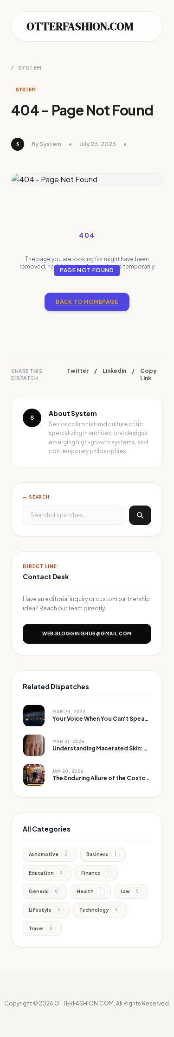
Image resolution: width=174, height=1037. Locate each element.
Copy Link (148, 374)
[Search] (140, 515)
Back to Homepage (87, 301)
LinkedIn (114, 370)
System (30, 67)
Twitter (78, 370)
